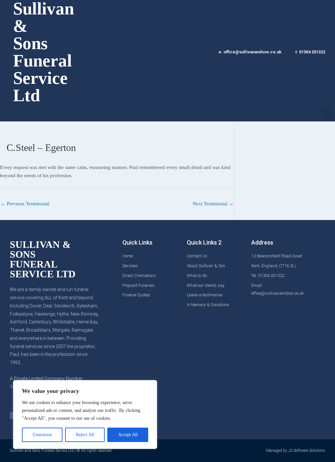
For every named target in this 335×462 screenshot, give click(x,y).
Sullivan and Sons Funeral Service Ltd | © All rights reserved (61, 450)
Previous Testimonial (25, 203)
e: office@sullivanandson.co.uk (250, 51)
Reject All (85, 434)
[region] (85, 414)
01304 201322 (312, 51)
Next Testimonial (213, 203)
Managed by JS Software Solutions (295, 450)
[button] (327, 112)
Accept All (128, 434)
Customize (42, 434)
